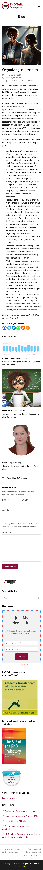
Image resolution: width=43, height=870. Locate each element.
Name (5, 499)
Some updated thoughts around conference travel (32, 852)
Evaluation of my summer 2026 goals (21, 811)
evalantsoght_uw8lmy (13, 77)
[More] (28, 328)
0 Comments (29, 80)
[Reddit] (23, 328)
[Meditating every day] (21, 440)
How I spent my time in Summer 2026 (21, 816)
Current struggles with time (14, 358)
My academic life (11, 80)
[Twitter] (9, 328)
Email (25, 499)
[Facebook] (4, 328)
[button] (39, 6)
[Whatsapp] (18, 328)
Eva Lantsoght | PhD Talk (27, 863)
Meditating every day (11, 462)
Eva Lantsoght (8, 798)
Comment (7, 532)
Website (5, 510)
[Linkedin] (14, 328)
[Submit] (38, 598)
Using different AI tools (15, 821)
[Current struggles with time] (21, 348)
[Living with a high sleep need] (21, 388)
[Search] (21, 598)
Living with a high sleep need (14, 410)
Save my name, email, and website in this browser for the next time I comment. (21, 525)
